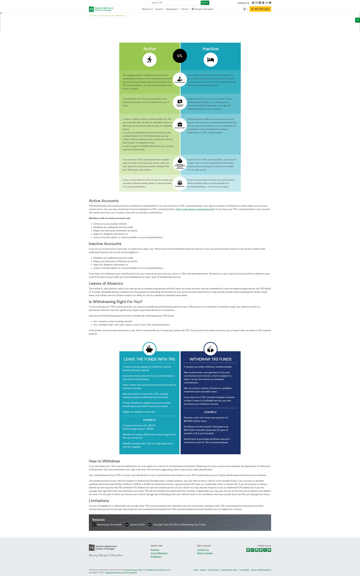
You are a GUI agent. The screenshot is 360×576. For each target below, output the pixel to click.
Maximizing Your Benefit (107, 524)
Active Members (159, 553)
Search (205, 2)
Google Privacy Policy (134, 570)
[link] (253, 2)
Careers (203, 570)
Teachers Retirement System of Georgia (121, 572)
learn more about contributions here (195, 209)
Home (94, 15)
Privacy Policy (213, 570)
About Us (146, 9)
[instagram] (252, 550)
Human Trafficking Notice (261, 570)
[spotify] (261, 550)
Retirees (155, 549)
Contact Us (243, 2)
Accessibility (244, 570)
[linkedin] (256, 550)
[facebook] (248, 550)
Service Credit (135, 524)
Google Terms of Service (156, 570)
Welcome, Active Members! (112, 15)
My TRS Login (262, 8)
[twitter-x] (265, 550)
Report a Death (205, 553)
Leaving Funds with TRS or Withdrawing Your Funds (177, 524)
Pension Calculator (204, 9)
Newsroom (171, 9)
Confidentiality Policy (229, 570)
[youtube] (269, 550)
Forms (184, 9)
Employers (156, 556)
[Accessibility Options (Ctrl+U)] (245, 9)
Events (158, 9)
